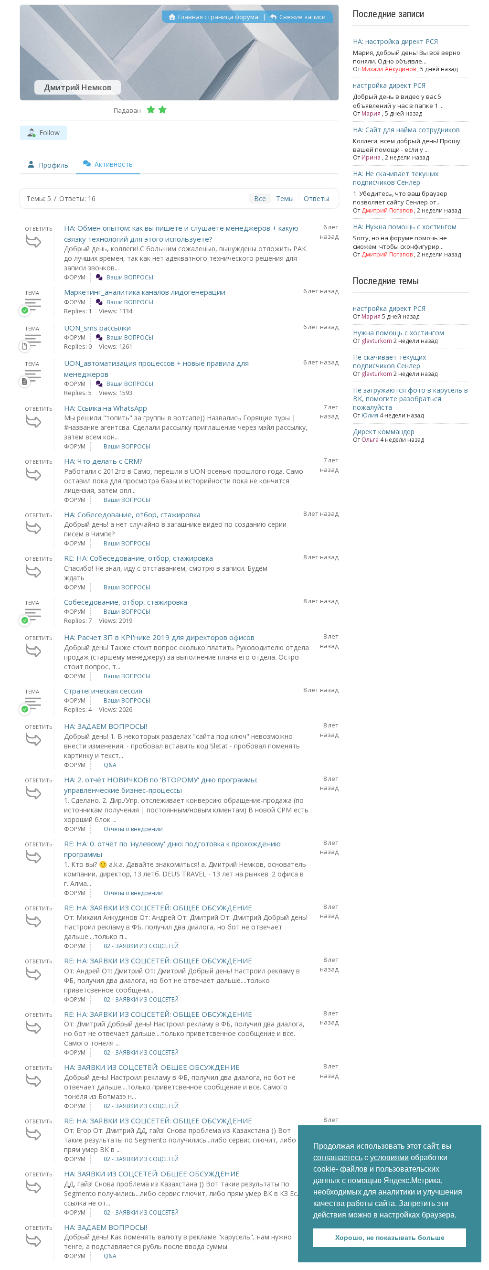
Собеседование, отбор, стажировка (125, 602)
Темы (285, 198)
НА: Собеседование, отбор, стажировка (132, 514)
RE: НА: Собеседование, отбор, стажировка (138, 558)
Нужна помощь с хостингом (398, 332)
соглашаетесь (337, 1157)
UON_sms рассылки (97, 327)
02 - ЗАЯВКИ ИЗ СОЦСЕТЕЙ (141, 946)
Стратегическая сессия (103, 690)
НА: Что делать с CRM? (103, 461)
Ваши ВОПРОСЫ (129, 277)
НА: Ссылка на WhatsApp (105, 408)
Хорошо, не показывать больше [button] (390, 1237)
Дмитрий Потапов (387, 210)
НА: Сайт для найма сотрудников (406, 129)
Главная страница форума (217, 16)
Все (260, 198)
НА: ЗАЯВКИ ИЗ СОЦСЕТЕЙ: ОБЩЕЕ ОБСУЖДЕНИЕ (152, 1067)
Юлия (369, 415)
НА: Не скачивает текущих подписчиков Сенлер (395, 178)
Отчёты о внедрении (133, 829)
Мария (371, 113)
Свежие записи (302, 16)
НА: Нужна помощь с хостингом (405, 226)
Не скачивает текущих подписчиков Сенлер (389, 361)
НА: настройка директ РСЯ (395, 41)
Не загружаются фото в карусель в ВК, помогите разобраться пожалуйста (410, 398)
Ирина (371, 157)
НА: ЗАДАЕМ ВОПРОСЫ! (105, 726)
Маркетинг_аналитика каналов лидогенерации (144, 292)
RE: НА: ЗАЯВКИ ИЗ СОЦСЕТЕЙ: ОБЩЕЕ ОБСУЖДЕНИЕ (158, 907)
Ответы (316, 198)
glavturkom (376, 341)
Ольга (370, 440)
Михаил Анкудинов (388, 69)
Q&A (110, 765)
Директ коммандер (384, 431)
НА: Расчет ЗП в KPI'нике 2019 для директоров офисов (159, 637)
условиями (389, 1157)
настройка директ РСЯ (389, 85)
